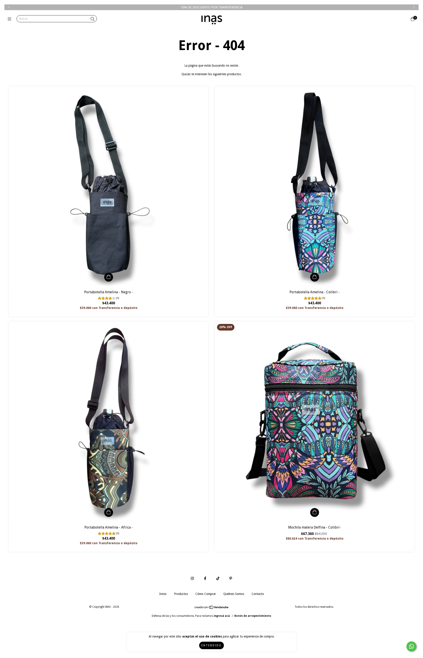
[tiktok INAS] (218, 578)
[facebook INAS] (205, 578)
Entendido (211, 645)
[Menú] (10, 18)
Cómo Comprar (205, 594)
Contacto (258, 594)
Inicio (163, 594)
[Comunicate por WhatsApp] (411, 646)
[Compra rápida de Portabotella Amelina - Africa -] (108, 512)
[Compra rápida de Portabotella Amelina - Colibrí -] (314, 277)
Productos (181, 594)
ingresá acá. (222, 615)
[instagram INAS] (192, 578)
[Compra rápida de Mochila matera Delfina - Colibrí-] (314, 512)
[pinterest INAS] (231, 578)
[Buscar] (92, 19)
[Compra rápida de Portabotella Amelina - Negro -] (108, 277)
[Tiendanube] (211, 608)
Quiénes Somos (233, 594)
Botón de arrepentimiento (252, 615)
